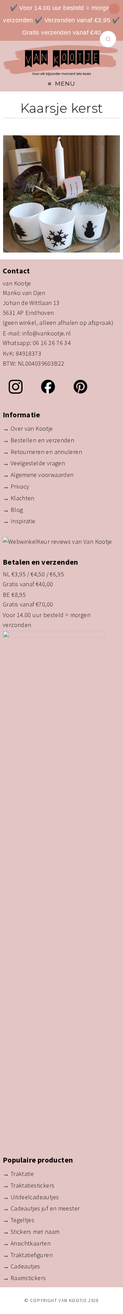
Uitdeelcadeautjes (35, 1197)
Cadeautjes (25, 1266)
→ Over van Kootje (28, 428)
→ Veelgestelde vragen (34, 463)
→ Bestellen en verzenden (38, 440)
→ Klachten (19, 498)
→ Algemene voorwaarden (38, 475)
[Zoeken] (108, 39)
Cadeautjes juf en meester (45, 1208)
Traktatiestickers (33, 1185)
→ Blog (13, 510)
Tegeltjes (22, 1220)
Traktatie (22, 1174)
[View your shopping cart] (114, 8)
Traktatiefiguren (32, 1255)
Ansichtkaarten (31, 1243)
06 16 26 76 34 (52, 343)
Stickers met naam (35, 1232)
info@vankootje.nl (46, 333)
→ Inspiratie (19, 521)
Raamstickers (28, 1278)
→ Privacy (16, 486)
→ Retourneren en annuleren (42, 452)
